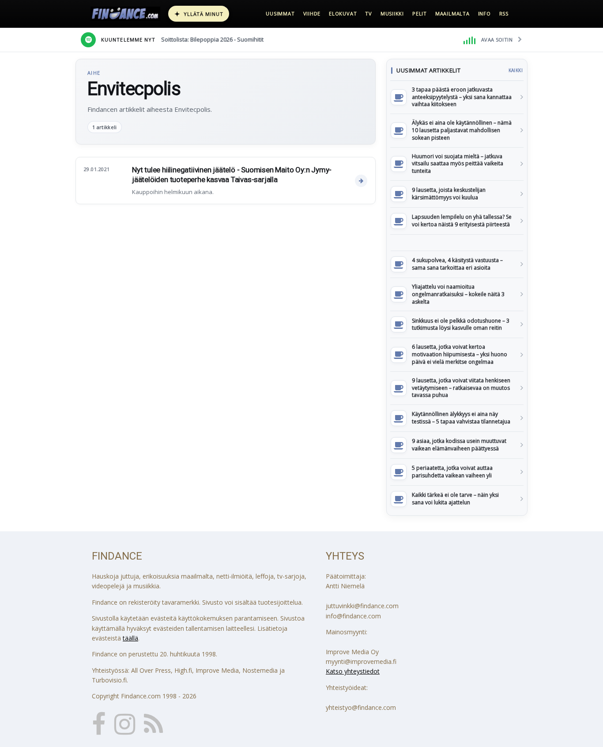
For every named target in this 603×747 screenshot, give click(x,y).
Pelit (419, 13)
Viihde (312, 13)
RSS (504, 13)
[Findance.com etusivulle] (125, 14)
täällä (130, 638)
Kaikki (516, 70)
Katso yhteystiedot (353, 671)
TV (368, 13)
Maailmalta (452, 13)
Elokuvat (343, 13)
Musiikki (392, 13)
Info (484, 13)
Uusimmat (280, 13)
